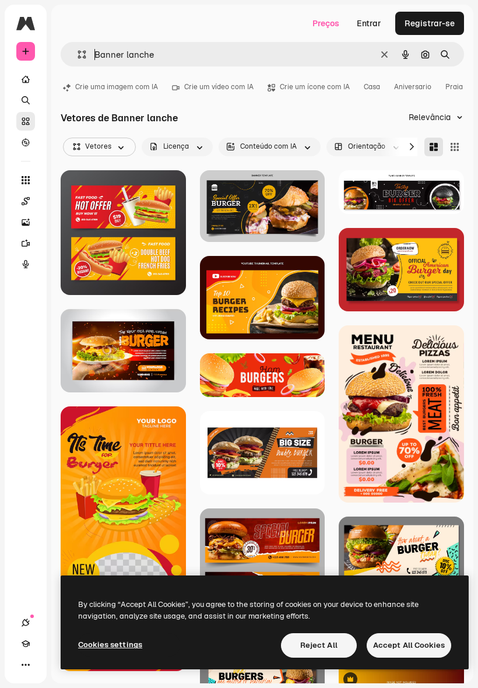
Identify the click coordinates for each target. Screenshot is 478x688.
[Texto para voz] (25, 264)
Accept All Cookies (409, 645)
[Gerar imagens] (25, 222)
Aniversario (412, 87)
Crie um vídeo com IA (219, 87)
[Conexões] (25, 622)
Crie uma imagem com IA (116, 87)
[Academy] (25, 643)
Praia (454, 87)
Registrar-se (430, 23)
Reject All (319, 645)
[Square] (454, 147)
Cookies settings (110, 645)
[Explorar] (25, 142)
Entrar (369, 23)
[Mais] (25, 664)
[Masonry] (433, 147)
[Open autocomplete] (77, 54)
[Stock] (25, 121)
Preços (325, 23)
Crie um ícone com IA (315, 87)
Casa (372, 87)
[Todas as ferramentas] (25, 180)
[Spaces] (25, 201)
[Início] (25, 79)
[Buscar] (25, 100)
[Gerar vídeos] (25, 243)
